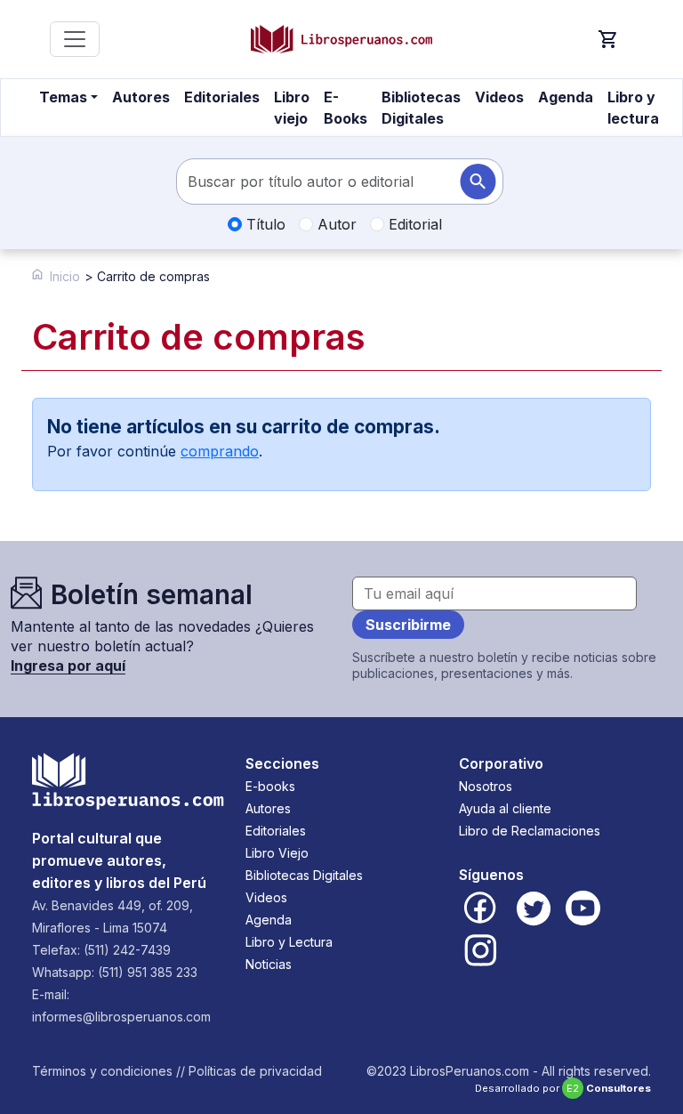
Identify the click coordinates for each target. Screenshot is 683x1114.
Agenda (565, 97)
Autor (335, 224)
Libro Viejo (277, 852)
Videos (499, 97)
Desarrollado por (563, 1088)
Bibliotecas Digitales (421, 107)
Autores (141, 97)
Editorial (413, 224)
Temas (63, 97)
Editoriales (222, 97)
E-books (270, 786)
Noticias (268, 964)
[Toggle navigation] (75, 39)
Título (263, 224)
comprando (220, 451)
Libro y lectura (633, 107)
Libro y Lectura (289, 941)
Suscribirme (408, 625)
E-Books (345, 107)
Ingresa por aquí (68, 665)
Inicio (65, 276)
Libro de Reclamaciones (529, 830)
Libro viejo (291, 107)
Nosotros (485, 786)
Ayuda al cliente (505, 808)
